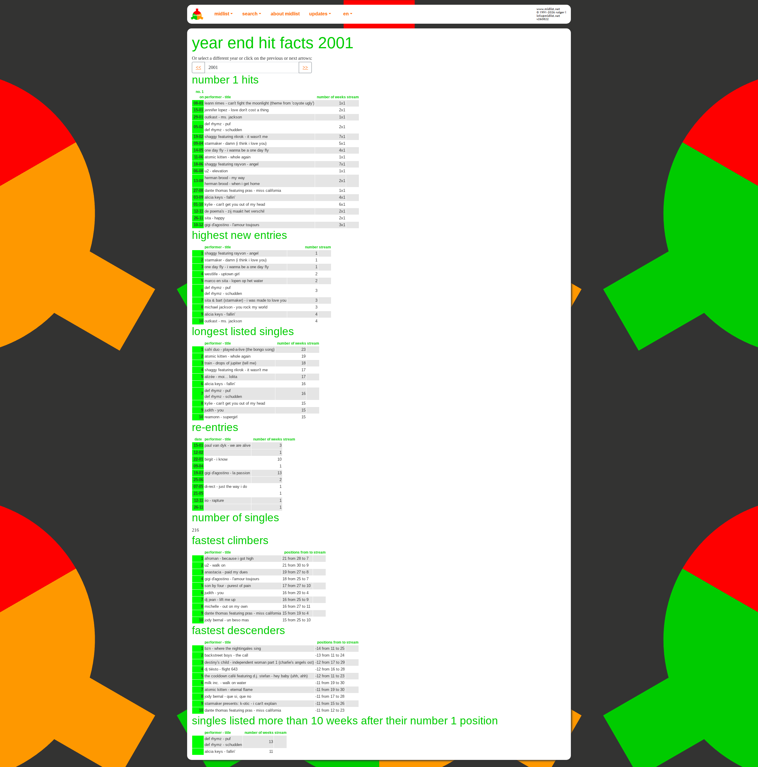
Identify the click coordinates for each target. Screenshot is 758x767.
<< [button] (198, 67)
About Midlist (285, 13)
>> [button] (305, 67)
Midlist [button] (221, 13)
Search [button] (250, 13)
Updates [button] (318, 13)
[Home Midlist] (198, 14)
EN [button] (346, 13)
